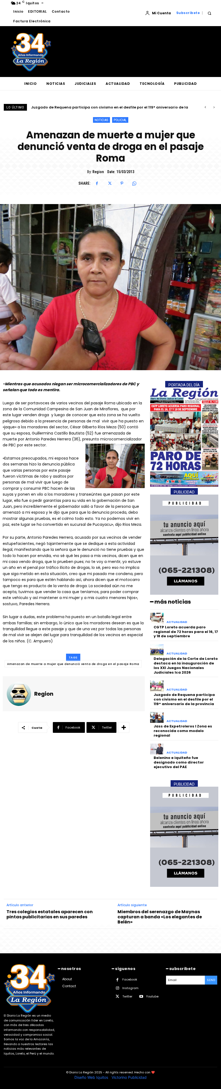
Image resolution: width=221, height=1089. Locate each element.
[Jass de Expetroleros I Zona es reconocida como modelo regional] (157, 717)
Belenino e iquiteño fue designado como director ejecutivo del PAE (179, 762)
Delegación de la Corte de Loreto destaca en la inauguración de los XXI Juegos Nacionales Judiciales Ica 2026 (186, 665)
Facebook (129, 979)
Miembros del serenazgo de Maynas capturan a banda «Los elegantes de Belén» (160, 917)
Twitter (127, 996)
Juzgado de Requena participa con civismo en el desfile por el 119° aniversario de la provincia (184, 699)
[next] (213, 107)
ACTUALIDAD (177, 622)
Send (211, 980)
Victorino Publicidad (129, 1077)
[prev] (205, 107)
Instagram (130, 988)
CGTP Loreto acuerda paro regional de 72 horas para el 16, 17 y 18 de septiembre (186, 632)
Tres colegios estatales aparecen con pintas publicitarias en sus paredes (49, 914)
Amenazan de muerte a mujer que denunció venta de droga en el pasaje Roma (73, 664)
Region (98, 172)
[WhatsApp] (134, 183)
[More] (123, 727)
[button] (209, 13)
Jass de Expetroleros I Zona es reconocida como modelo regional (92, 107)
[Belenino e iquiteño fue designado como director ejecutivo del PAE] (157, 749)
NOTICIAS (101, 120)
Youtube (152, 996)
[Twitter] (109, 183)
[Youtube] (141, 996)
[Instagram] (117, 988)
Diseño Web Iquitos (91, 1077)
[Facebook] (97, 183)
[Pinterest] (121, 183)
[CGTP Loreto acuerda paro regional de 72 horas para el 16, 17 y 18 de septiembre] (157, 618)
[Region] (19, 694)
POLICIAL (120, 120)
